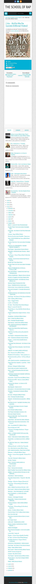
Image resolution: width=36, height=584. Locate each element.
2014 (8, 202)
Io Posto (25, 582)
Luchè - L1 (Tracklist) (13, 302)
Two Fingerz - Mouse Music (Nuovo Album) (18, 249)
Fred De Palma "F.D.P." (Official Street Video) (18, 512)
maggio (10, 223)
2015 (8, 200)
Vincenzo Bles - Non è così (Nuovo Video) (21, 164)
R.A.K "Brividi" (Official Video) (15, 409)
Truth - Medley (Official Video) (15, 298)
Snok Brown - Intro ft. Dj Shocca (15, 475)
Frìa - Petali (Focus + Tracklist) (18, 143)
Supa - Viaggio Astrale (13, 300)
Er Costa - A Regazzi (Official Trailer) (16, 394)
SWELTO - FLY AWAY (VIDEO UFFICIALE (18, 350)
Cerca (30, 13)
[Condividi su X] (10, 67)
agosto (10, 217)
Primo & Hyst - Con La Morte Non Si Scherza (18, 287)
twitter (18, 1)
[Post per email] (14, 67)
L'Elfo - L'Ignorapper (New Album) (19, 173)
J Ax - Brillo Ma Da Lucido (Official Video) (17, 24)
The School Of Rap (18, 7)
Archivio (27, 130)
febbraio (10, 568)
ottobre (10, 212)
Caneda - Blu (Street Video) (14, 553)
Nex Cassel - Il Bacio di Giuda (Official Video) (18, 489)
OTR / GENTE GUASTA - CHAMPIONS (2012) (19, 360)
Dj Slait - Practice (12, 460)
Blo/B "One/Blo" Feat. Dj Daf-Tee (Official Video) (19, 470)
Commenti (18, 130)
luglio (9, 219)
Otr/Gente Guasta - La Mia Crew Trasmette (18, 446)
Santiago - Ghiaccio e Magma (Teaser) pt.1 (18, 481)
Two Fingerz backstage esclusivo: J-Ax (17, 412)
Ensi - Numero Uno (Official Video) (16, 352)
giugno (10, 221)
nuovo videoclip (15, 31)
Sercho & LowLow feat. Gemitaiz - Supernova (19, 236)
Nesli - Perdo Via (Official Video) (15, 318)
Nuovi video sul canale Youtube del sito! (17, 368)
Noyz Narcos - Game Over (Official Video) (18, 322)
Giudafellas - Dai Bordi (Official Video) (17, 316)
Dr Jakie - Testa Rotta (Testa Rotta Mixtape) (18, 305)
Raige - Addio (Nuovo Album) (15, 561)
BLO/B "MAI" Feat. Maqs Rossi (15, 262)
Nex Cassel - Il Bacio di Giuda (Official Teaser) (19, 549)
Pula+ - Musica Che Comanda (15, 468)
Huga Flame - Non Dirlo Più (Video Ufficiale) (18, 419)
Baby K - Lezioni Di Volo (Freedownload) (17, 225)
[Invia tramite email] (7, 67)
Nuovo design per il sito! (13, 427)
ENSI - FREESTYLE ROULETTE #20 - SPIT (18, 487)
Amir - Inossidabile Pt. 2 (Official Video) (17, 425)
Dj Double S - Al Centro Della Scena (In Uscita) (19, 389)
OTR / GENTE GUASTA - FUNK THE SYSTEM (19, 450)
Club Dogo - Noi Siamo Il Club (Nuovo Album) (19, 545)
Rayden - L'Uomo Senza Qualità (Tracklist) (18, 535)
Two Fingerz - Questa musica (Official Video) (18, 555)
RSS (21, 1)
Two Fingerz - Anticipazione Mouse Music (18, 335)
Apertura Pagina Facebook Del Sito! (16, 283)
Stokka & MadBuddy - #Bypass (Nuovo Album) (19, 275)
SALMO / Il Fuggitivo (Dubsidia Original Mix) (18, 277)
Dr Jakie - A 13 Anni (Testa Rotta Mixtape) (18, 537)
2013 (8, 204)
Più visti (9, 130)
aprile (9, 564)
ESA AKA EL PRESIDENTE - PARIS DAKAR (18, 543)
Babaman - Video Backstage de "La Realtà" (18, 491)
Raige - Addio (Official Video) (15, 547)
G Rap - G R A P (12, 466)
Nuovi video (10, 65)
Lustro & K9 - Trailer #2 (13, 533)
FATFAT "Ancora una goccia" (14, 551)
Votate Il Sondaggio (12, 527)
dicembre (10, 208)
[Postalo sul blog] (8, 67)
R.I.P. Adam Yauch (12, 520)
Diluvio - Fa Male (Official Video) (15, 510)
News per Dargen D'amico (14, 414)
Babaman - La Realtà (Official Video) (16, 452)
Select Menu (6, 13)
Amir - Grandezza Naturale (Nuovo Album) (18, 337)
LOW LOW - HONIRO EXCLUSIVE (16, 522)
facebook (15, 1)
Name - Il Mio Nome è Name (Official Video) (18, 436)
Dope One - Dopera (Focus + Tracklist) (20, 181)
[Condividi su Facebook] (11, 67)
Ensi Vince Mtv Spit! (12, 514)
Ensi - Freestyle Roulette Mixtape (16, 320)
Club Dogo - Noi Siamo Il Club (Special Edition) (19, 296)
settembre (10, 214)
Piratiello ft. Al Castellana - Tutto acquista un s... (19, 354)
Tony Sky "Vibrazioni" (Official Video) (16, 458)
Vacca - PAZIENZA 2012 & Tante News (17, 285)
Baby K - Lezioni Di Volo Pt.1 (15, 307)
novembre (10, 210)
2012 (8, 206)
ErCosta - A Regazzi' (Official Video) (16, 366)
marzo (9, 566)
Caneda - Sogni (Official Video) (15, 234)
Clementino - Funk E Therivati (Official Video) (18, 377)
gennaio (10, 570)
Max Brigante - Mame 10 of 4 (15, 387)
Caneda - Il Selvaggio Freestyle (15, 497)
